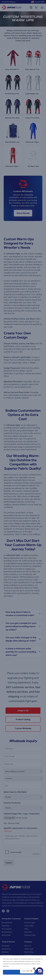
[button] (39, 970)
